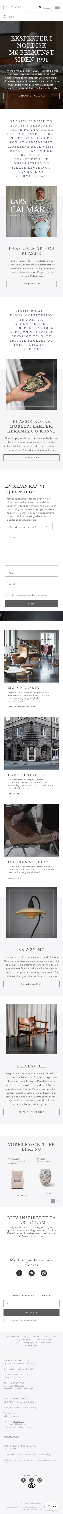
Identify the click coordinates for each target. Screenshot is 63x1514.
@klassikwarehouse (23, 1427)
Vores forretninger (43, 1339)
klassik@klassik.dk (17, 1386)
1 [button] (52, 1201)
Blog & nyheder (23, 1339)
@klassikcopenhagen (23, 1388)
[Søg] (5, 16)
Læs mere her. (15, 878)
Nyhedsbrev (46, 1342)
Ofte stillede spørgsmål (26, 1342)
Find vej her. (14, 793)
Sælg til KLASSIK (31, 1336)
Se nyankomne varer (32, 95)
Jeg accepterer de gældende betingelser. (30, 595)
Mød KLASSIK (12, 1336)
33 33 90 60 (18, 1383)
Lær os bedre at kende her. (21, 706)
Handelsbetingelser (29, 1507)
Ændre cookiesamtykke (33, 1509)
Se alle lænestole (31, 1112)
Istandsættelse (50, 1336)
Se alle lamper (31, 984)
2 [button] (57, 1201)
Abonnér (31, 1312)
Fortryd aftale (31, 1345)
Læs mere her (31, 284)
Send (31, 603)
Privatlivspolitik (12, 1507)
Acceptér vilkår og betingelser (23, 1320)
